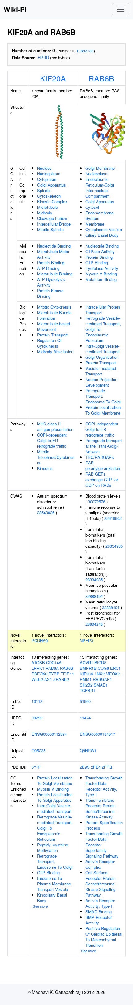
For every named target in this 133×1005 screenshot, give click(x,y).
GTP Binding (96, 263)
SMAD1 (101, 685)
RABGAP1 (102, 679)
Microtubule (47, 207)
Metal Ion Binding (101, 279)
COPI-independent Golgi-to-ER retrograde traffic (101, 429)
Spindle (43, 190)
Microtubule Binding (54, 274)
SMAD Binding (98, 912)
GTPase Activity (100, 251)
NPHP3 (86, 640)
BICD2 (100, 662)
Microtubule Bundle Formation (54, 315)
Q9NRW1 (88, 750)
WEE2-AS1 (42, 679)
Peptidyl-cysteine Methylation (52, 847)
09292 (37, 718)
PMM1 (86, 679)
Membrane (94, 224)
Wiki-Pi (15, 9)
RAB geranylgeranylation (102, 465)
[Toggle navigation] (120, 9)
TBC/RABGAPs (99, 457)
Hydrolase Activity (101, 268)
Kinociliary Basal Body (52, 897)
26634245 (94, 624)
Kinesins (45, 468)
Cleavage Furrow (52, 218)
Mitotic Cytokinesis (54, 307)
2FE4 (96, 767)
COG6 (103, 668)
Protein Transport (52, 335)
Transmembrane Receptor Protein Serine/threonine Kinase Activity (100, 808)
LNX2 (100, 674)
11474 (85, 718)
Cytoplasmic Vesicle (103, 229)
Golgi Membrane (100, 168)
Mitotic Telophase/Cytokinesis (56, 457)
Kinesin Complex (52, 201)
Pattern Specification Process (104, 825)
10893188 (85, 50)
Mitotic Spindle (50, 229)
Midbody (44, 213)
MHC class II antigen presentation (55, 426)
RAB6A (52, 668)
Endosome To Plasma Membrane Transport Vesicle (54, 883)
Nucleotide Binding (54, 246)
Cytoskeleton (49, 196)
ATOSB (38, 662)
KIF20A (53, 78)
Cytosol (92, 207)
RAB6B (101, 78)
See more (40, 906)
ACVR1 (86, 662)
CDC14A (54, 662)
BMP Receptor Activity (98, 920)
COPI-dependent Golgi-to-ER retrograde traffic (52, 440)
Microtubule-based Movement (53, 326)
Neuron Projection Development (101, 382)
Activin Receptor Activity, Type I (100, 903)
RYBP (54, 674)
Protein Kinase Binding (50, 293)
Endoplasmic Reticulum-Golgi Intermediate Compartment (99, 187)
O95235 (38, 750)
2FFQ (107, 767)
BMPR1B (88, 668)
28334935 (114, 546)
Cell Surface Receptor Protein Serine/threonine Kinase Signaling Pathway (100, 884)
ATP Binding (48, 268)
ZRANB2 (61, 679)
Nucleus (44, 168)
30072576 (96, 501)
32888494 (94, 596)
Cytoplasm (46, 179)
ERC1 (115, 668)
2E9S (85, 767)
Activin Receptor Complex (100, 864)
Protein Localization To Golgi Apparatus (54, 797)
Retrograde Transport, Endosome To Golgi (103, 396)
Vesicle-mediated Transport (100, 371)
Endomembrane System (99, 215)
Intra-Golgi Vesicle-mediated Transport (102, 348)
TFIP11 (67, 674)
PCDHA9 (40, 640)
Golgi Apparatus (51, 185)
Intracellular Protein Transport (102, 309)
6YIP (36, 767)
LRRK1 (38, 668)
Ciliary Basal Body (101, 235)
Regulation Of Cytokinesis (49, 343)
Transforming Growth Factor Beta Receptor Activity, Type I (103, 786)
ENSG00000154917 (97, 734)
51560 (85, 701)
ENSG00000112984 (49, 734)
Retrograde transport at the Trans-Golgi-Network (103, 445)
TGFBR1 (87, 690)
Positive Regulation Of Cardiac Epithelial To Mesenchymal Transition (103, 936)
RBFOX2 (39, 674)
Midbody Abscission (55, 351)
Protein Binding (50, 263)
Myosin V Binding (101, 274)
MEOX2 (113, 674)
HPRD (43, 57)
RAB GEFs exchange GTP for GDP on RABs (101, 479)
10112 (37, 701)
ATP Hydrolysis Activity (51, 282)
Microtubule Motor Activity (53, 254)
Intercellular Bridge (54, 224)
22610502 (113, 518)
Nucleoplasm (48, 174)
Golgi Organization (101, 357)
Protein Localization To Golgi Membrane (103, 410)
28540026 (45, 513)
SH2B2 (86, 685)
